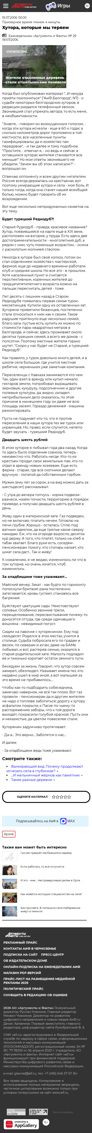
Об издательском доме (25, 961)
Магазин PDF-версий (22, 973)
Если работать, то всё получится (42, 866)
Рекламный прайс (20, 943)
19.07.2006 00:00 (14, 18)
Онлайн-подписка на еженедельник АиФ (41, 967)
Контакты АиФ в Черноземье (29, 949)
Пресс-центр (52, 955)
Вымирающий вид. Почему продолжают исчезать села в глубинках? (44, 768)
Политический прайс (23, 989)
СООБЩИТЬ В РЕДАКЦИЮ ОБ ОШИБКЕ (35, 995)
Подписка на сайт (20, 955)
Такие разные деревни (31, 780)
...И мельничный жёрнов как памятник (45, 775)
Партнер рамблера (62, 1112)
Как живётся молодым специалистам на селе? (51, 894)
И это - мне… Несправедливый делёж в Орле (50, 880)
